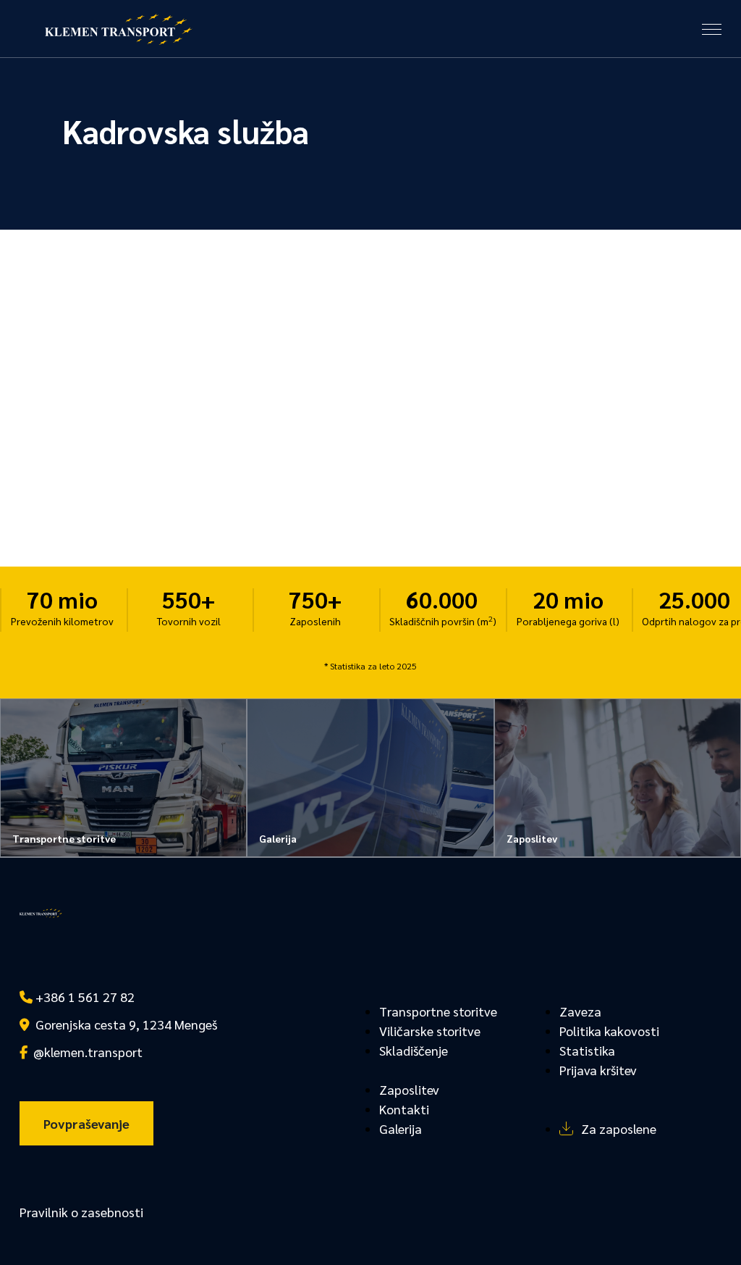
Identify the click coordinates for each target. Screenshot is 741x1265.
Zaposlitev (409, 1089)
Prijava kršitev (598, 1069)
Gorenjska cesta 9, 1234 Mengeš (123, 1024)
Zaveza (580, 1011)
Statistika (587, 1050)
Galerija (400, 1128)
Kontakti (404, 1109)
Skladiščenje (413, 1050)
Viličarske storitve (429, 1030)
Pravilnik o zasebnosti (81, 1211)
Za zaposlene (618, 1128)
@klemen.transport (85, 1051)
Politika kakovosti (609, 1030)
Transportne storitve (438, 1011)
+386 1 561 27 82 (84, 996)
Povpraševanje (86, 1123)
